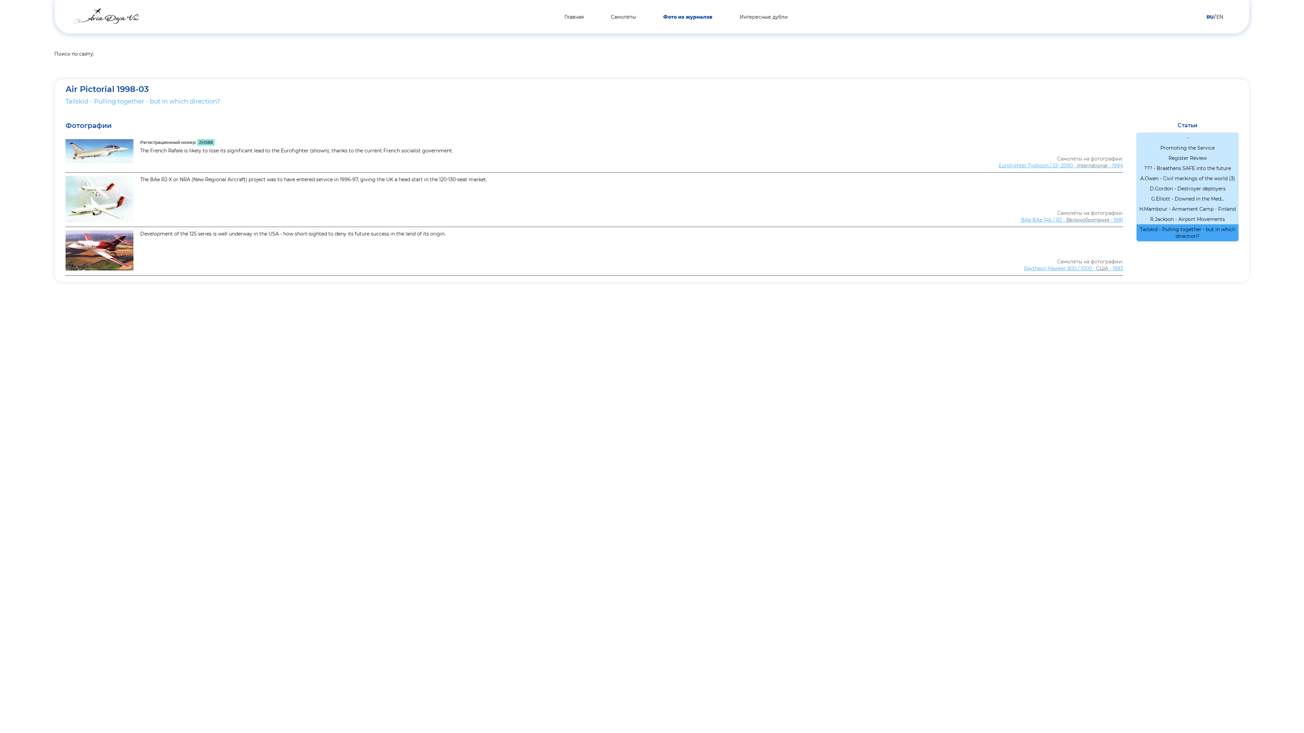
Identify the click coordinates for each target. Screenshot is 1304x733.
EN (1219, 17)
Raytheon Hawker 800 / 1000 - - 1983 (1073, 268)
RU (1210, 17)
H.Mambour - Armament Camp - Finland (1187, 209)
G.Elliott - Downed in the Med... (1187, 199)
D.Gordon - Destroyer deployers (1188, 189)
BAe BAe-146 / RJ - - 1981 (1072, 220)
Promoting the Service (1187, 148)
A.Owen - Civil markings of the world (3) (1187, 178)
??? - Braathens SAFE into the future (1187, 168)
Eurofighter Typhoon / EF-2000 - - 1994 (1061, 166)
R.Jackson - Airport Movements (1187, 219)
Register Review (1188, 158)
